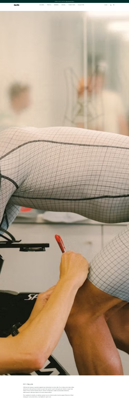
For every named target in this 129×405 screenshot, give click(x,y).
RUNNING (56, 4)
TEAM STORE (71, 4)
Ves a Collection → (70, 1)
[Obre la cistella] (113, 4)
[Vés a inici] (17, 4)
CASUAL (63, 4)
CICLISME (41, 4)
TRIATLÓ (49, 4)
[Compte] (111, 5)
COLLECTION (81, 4)
